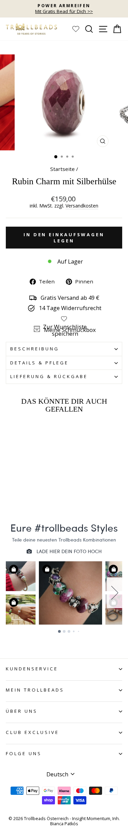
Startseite (62, 168)
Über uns (22, 711)
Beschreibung (34, 349)
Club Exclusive (32, 732)
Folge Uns (24, 753)
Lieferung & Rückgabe (49, 376)
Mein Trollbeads (35, 690)
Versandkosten (82, 206)
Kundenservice (32, 669)
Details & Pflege (39, 363)
